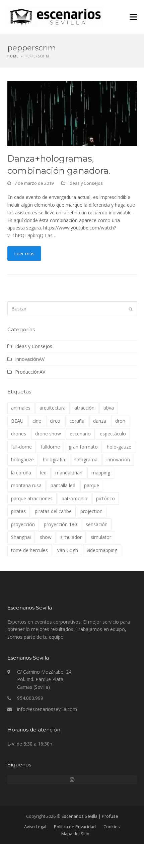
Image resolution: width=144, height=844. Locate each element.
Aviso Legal (35, 827)
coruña (76, 421)
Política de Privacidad (75, 827)
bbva (108, 408)
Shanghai (21, 537)
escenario (80, 433)
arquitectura (53, 408)
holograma (85, 459)
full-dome (21, 447)
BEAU (17, 421)
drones (18, 433)
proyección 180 (60, 524)
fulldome (50, 447)
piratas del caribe (53, 511)
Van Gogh (67, 550)
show (46, 537)
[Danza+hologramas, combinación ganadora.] (72, 113)
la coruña (21, 472)
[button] (133, 17)
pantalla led (63, 485)
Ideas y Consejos (86, 183)
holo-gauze (119, 447)
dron (120, 421)
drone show (48, 433)
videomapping (102, 550)
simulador (71, 537)
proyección (23, 524)
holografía (54, 459)
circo (55, 421)
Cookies (111, 827)
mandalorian (68, 472)
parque (91, 485)
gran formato (83, 447)
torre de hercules (29, 550)
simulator (101, 537)
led (43, 472)
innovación (118, 459)
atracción (84, 408)
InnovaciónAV (30, 359)
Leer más (24, 253)
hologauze (22, 459)
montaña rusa (26, 485)
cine (36, 421)
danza (99, 421)
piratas (18, 511)
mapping (100, 472)
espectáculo (113, 433)
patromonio (74, 498)
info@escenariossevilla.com (47, 709)
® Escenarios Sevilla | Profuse (87, 816)
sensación (96, 524)
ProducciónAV (30, 372)
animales (20, 408)
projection (91, 511)
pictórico (105, 498)
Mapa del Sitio (75, 834)
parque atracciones (32, 498)
